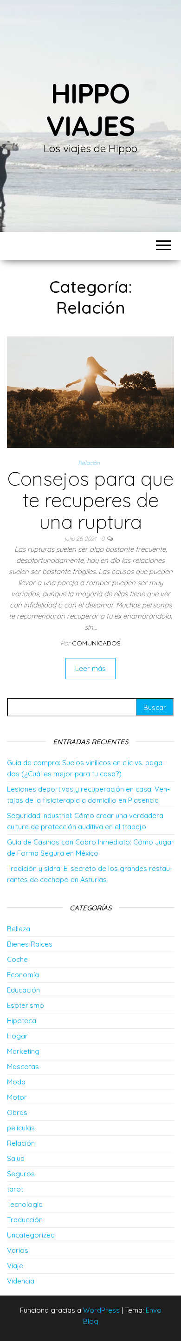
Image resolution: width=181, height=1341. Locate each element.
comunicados (96, 643)
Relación (89, 462)
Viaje (15, 1265)
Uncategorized (31, 1235)
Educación (23, 990)
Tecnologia (25, 1204)
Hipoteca (21, 1020)
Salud (16, 1158)
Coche (17, 959)
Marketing (23, 1051)
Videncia (20, 1281)
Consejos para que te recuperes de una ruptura (90, 500)
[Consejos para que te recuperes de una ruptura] (90, 391)
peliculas (21, 1127)
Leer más (90, 668)
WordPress (101, 1310)
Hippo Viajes (90, 109)
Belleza (18, 928)
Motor (17, 1097)
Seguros (21, 1173)
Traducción (25, 1219)
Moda (16, 1081)
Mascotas (23, 1066)
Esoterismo (25, 1005)
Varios (17, 1250)
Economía (23, 974)
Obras (17, 1112)
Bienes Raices (29, 944)
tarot (15, 1189)
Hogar (17, 1036)
